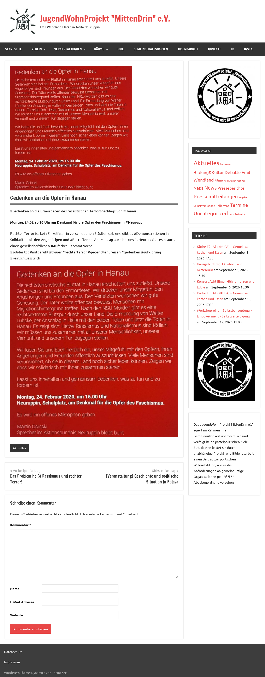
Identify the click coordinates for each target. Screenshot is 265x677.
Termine (239, 205)
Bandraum (225, 164)
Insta (248, 49)
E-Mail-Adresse (22, 602)
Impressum (12, 662)
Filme (218, 180)
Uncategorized (211, 213)
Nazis (199, 187)
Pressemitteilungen (216, 196)
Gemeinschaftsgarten (151, 49)
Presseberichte (231, 187)
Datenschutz (13, 652)
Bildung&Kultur (209, 172)
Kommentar (20, 525)
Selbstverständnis (204, 205)
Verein (37, 49)
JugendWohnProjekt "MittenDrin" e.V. (105, 18)
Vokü (231, 214)
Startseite (13, 49)
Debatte (233, 172)
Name (14, 588)
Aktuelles (19, 448)
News (210, 188)
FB (232, 49)
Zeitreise (240, 214)
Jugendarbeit (188, 49)
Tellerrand (222, 205)
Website (16, 615)
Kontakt (214, 49)
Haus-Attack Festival (234, 180)
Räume (99, 49)
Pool (120, 49)
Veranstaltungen (68, 49)
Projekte (243, 197)
